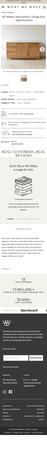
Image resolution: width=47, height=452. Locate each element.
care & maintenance (11, 409)
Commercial (8, 419)
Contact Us (8, 432)
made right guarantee (34, 416)
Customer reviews (17, 144)
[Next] (42, 49)
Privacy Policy (18, 432)
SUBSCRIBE (36, 358)
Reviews (40, 413)
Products (10, 12)
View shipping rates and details (22, 134)
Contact (6, 416)
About (41, 419)
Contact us (26, 122)
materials (7, 406)
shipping (40, 409)
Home (4, 12)
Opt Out (27, 432)
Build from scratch (35, 406)
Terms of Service (37, 432)
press (5, 413)
